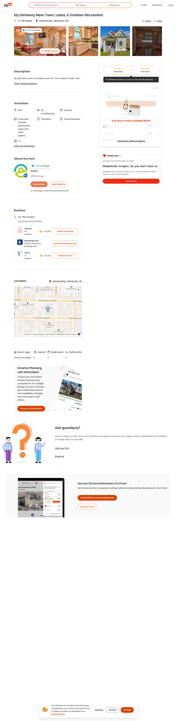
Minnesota (59, 20)
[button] (144, 5)
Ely (67, 20)
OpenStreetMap (71, 334)
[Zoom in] (79, 290)
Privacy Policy (58, 714)
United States (46, 20)
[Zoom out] (79, 294)
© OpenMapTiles (50, 334)
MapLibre (28, 334)
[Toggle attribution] (79, 334)
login (40, 191)
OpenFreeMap (38, 334)
